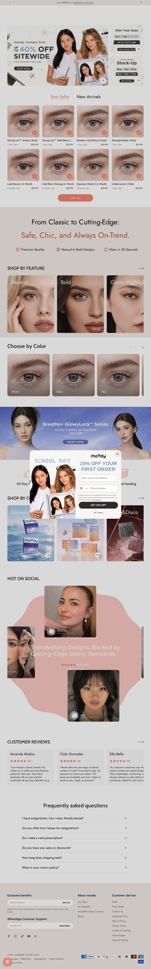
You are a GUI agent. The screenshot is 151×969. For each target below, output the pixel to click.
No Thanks (98, 513)
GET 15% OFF (98, 505)
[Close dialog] (117, 454)
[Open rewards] (7, 961)
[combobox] (84, 488)
